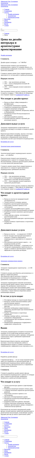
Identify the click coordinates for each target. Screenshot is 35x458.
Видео (6, 24)
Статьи (6, 25)
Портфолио (7, 22)
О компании (8, 11)
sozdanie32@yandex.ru (22, 94)
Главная (6, 9)
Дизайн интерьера (13, 14)
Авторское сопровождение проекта (11, 261)
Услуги (6, 12)
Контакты (7, 19)
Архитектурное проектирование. (11, 146)
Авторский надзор (13, 17)
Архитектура (12, 16)
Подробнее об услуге (7, 141)
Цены (6, 20)
